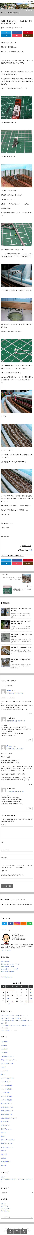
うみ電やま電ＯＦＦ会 (7, 1063)
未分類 (3, 1136)
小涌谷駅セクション (6, 1129)
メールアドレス (5, 850)
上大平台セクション (6, 1103)
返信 (30, 713)
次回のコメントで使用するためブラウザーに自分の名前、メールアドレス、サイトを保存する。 (17, 866)
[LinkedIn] (6, 35)
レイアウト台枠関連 (6, 1085)
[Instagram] (17, 923)
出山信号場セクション (7, 1107)
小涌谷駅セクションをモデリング (10, 964)
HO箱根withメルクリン (7, 1056)
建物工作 (3, 1132)
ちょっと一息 (4, 1071)
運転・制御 (4, 1154)
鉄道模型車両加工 (6, 1161)
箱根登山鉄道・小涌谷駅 (7, 971)
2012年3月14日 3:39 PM (15, 791)
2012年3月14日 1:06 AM (14, 748)
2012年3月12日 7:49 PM (14, 693)
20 (8, 998)
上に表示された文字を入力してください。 (12, 875)
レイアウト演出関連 (6, 1096)
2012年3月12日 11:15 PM (16, 721)
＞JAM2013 (4, 1052)
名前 (2, 842)
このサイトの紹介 (6, 950)
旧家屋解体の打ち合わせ (7, 966)
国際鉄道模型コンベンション (9, 1118)
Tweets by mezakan (6, 977)
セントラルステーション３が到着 (10, 1015)
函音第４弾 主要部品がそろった (21, 647)
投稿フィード (4, 1206)
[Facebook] (17, 32)
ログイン (3, 1203)
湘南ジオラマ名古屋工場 (7, 1140)
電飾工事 (3, 1165)
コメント (3, 825)
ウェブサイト (4, 857)
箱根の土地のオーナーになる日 (9, 969)
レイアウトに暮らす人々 (7, 1078)
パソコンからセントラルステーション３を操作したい (15, 1020)
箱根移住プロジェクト (7, 1147)
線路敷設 (3, 1150)
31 (26, 1001)
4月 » (25, 1004)
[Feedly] (30, 923)
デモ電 (3, 1074)
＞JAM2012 (4, 1049)
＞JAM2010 (4, 1041)
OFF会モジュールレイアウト (9, 1060)
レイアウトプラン (6, 1081)
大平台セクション (6, 1125)
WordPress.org (5, 1211)
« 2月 (9, 1004)
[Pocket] (17, 35)
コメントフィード (6, 1208)
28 (12, 1001)
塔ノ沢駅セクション (6, 1121)
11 (30, 992)
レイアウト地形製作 (6, 1089)
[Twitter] (6, 32)
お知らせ (3, 1067)
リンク (3, 1177)
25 (31, 998)
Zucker (9, 746)
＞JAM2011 (4, 1045)
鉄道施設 (3, 1158)
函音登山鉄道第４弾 (26, 545)
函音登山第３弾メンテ (7, 1111)
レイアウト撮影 (5, 1092)
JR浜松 (8, 690)
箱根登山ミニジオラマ (7, 1143)
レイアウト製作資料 (6, 1100)
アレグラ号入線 (5, 1030)
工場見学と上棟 (5, 961)
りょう (30, 550)
